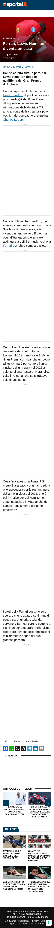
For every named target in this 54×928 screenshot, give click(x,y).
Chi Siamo (10, 921)
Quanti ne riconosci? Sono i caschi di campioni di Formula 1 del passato (39, 856)
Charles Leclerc (13, 119)
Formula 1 (10, 38)
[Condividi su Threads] (23, 748)
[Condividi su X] (17, 748)
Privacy (35, 921)
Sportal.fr (40, 923)
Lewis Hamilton (13, 95)
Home (6, 66)
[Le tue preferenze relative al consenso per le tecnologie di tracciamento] (49, 923)
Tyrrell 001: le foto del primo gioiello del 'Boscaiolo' (12, 854)
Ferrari (7, 245)
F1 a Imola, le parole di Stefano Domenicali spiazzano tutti (14, 810)
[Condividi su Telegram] (29, 748)
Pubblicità (23, 921)
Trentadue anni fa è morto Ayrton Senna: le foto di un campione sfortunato (39, 887)
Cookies (44, 921)
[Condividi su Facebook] (5, 748)
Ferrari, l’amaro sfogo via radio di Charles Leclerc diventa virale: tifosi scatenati (40, 812)
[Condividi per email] (41, 748)
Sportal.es (27, 923)
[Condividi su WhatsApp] (11, 748)
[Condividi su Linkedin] (35, 748)
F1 (7, 741)
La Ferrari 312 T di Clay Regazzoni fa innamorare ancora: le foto (14, 885)
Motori (17, 66)
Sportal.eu (14, 923)
